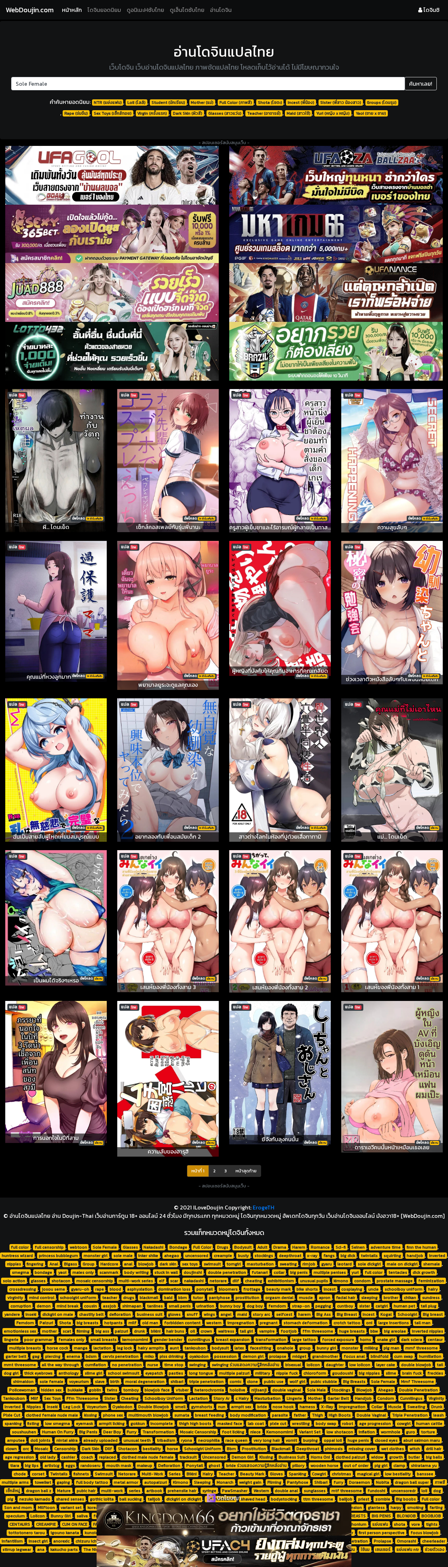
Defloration (169, 1465)
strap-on (301, 1306)
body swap (326, 1423)
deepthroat (290, 1255)
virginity (15, 1297)
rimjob (308, 1264)
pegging (323, 1306)
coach (87, 1457)
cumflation (95, 1365)
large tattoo (304, 1339)
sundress (431, 1297)
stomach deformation (306, 1323)
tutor (198, 1297)
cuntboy (345, 1306)
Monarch (225, 1482)
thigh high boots (195, 1423)
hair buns (175, 1331)
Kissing (266, 1457)
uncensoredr (403, 1491)
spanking (13, 1423)
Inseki (52, 1407)
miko (149, 1356)
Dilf (108, 1449)
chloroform (314, 1373)
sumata (181, 1415)
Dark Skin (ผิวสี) (187, 113)
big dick (348, 1255)
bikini (156, 1331)
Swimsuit (104, 1474)
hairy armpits (151, 1348)
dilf (235, 1281)
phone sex (113, 1415)
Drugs (222, 1247)
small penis (180, 1306)
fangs (329, 1255)
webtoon (78, 1247)
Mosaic (41, 1449)
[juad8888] (112, 292)
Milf (34, 1398)
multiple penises (330, 1272)
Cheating (130, 1398)
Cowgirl (319, 1474)
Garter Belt (338, 1398)
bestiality (152, 1449)
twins (112, 1390)
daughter (335, 1365)
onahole (285, 1348)
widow (377, 1457)
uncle (373, 1289)
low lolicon (359, 1365)
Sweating (416, 1407)
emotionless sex (20, 1331)
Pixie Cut (11, 1415)
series (134, 1491)
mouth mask (118, 1465)
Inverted (13, 1407)
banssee (425, 1474)
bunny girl (326, 1348)
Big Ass (323, 1314)
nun (221, 1407)
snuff (192, 1314)
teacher (109, 1297)
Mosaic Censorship (198, 1432)
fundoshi (376, 1491)
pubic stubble (324, 1381)
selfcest (284, 1314)
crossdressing (22, 1289)
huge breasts (352, 1331)
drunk (139, 1331)
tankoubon (195, 1348)
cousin (90, 1306)
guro (410, 1432)
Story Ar (222, 1398)
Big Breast (347, 1314)
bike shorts (307, 1289)
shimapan (131, 1306)
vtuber (182, 1390)
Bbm (231, 1449)
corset (38, 1474)
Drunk (436, 1407)
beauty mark (278, 1289)
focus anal (354, 1356)
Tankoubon (14, 1398)
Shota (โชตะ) (270, 102)
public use (274, 1381)
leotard (344, 1264)
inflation (367, 1432)
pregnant (269, 1323)
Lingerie (294, 1398)
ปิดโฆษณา (228, 1498)
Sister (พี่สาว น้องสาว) (340, 102)
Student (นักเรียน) (168, 102)
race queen (236, 1440)
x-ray (312, 1255)
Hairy (208, 1474)
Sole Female (105, 1247)
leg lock (124, 1348)
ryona (186, 1440)
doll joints (40, 1440)
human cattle (429, 1423)
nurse (152, 1365)
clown (11, 1449)
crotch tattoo (347, 1323)
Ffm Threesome (82, 1398)
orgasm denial (279, 1297)
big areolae (395, 1331)
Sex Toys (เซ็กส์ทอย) (113, 113)
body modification (248, 1415)
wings (209, 1314)
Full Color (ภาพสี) (235, 102)
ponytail (204, 1289)
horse (172, 1449)
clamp (399, 1465)
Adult (262, 1247)
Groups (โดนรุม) (382, 102)
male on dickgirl (402, 1264)
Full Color (202, 1247)
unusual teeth (137, 1440)
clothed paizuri (350, 1457)
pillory (298, 1465)
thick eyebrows (38, 1373)
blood (115, 1289)
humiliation (430, 1356)
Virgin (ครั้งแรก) (152, 113)
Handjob (363, 1398)
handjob (415, 1255)
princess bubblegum (58, 1255)
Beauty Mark (252, 1474)
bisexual (293, 1365)
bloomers (228, 1289)
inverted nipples (427, 1331)
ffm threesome (317, 1331)
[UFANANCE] (336, 292)
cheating (253, 1281)
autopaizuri (155, 1482)
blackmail (149, 1297)
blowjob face (157, 1390)
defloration (120, 1314)
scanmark (108, 1272)
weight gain (250, 1482)
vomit (291, 1440)
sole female (51, 1381)
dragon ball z (38, 1491)
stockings (263, 1255)
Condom (385, 1398)
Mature (64, 1491)
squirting (392, 1255)
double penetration (227, 1272)
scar (174, 1281)
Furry (131, 1432)
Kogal (386, 1314)
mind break (67, 1306)
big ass (102, 1331)
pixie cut (278, 1423)
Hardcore (109, 1264)
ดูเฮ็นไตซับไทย (187, 10)
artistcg (51, 1465)
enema (73, 1356)
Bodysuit (243, 1247)
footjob (289, 1331)
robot (347, 1423)
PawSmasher (234, 1491)
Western (261, 1491)
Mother (315, 1398)
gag (36, 1356)
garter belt (16, 1356)
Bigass (70, 1264)
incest (330, 1289)
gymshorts (201, 1407)
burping (310, 1440)
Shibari (321, 1482)
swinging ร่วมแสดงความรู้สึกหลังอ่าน (245, 1365)
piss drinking (171, 1356)
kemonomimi (135, 1339)
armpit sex (241, 1407)
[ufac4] (224, 1551)
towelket (43, 1482)
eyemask (84, 1423)
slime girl (93, 1373)
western (214, 1323)
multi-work (112, 1491)
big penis (299, 1272)
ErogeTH (263, 1207)
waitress (226, 1331)
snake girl (386, 1339)
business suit (149, 1314)
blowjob (146, 1264)
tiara (14, 1465)
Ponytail (194, 1465)
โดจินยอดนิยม (104, 10)
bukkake (75, 1390)
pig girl (380, 1465)
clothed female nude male (52, 1415)
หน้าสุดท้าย (246, 1170)
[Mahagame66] (336, 234)
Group (88, 1264)
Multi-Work (152, 1474)
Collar (377, 1407)
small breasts (103, 1339)
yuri (355, 1272)
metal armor (126, 1482)
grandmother (325, 1356)
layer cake (385, 1365)
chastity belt (91, 1314)
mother (49, 1331)
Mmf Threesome (417, 1381)
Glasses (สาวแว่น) (224, 113)
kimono (341, 1281)
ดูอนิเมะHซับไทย (145, 10)
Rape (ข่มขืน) (76, 113)
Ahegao (385, 1390)
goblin (95, 1390)
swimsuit (212, 1264)
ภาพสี (440, 1482)
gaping (63, 1482)
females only (71, 1339)
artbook (154, 1491)
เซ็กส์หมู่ (13, 1491)
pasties (176, 1373)
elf (161, 1281)
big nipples (369, 1373)
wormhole (390, 1432)
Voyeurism (96, 1407)
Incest (368, 1314)
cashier (68, 1457)
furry (338, 1482)
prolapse (277, 1356)
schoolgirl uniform (78, 1297)
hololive (237, 1390)
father (300, 1415)
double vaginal (286, 1390)
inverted (437, 1255)
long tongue (201, 1373)
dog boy (255, 1306)
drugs (128, 1297)
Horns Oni (320, 1457)
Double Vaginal (371, 1415)
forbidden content (182, 1323)
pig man (391, 1348)
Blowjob (364, 1390)
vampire (267, 1331)
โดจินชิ (431, 10)
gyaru (326, 1264)
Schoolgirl (407, 1314)
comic (235, 1381)
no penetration (127, 1365)
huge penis (358, 1440)
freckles (435, 1373)
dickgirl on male (57, 1314)
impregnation (240, 1323)
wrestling (301, 1423)
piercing (53, 1356)
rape (99, 1289)
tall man (422, 1323)
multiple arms (15, 1482)
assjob (109, 1306)
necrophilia (209, 1440)
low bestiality (398, 1474)
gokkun (138, 1423)
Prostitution (254, 1449)
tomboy (131, 1390)
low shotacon (340, 1432)
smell (180, 1407)
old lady (48, 1457)
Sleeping (202, 1482)
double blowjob (416, 1365)
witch (415, 1449)
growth (396, 1457)
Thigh (317, 1415)
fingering (35, 1264)
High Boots (340, 1415)
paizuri (121, 1331)
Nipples (34, 1407)
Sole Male (316, 1390)
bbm (182, 1297)
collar (279, 1272)
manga (81, 1348)
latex (239, 1348)
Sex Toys (52, 1398)
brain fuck (412, 1373)
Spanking (297, 1474)
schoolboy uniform (403, 1289)
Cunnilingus (411, 1398)
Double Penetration (418, 1390)
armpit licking (112, 1423)
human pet (404, 1306)
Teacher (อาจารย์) (264, 113)
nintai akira (67, 1440)
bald (168, 1297)
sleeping (369, 1297)
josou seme (53, 1289)
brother (391, 1297)
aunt (174, 1348)
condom (362, 1281)
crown (206, 1331)
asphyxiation (140, 1289)
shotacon (60, 1281)
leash (438, 1415)
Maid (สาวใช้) (298, 113)
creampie (223, 1255)
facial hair (345, 1297)
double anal (286, 1491)
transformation (270, 1339)
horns (365, 1339)
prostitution (247, 1297)
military (262, 1373)
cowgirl (404, 1423)
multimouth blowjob (148, 1415)
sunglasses (315, 1491)
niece (255, 1432)
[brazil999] (336, 351)
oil (192, 1331)
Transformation (158, 1432)
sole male (123, 1255)
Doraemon (359, 1482)
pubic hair (86, 1491)
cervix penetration (121, 1356)
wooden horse (324, 1465)
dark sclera (411, 1339)
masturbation (260, 1264)
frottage (251, 1289)
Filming (274, 1482)
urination (205, 1306)
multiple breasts (25, 1348)
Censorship (65, 1449)
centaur (435, 1339)
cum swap (403, 1356)
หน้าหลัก (73, 9)
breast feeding (209, 1415)
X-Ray (327, 1407)
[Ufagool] (112, 175)
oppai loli (333, 1440)
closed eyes (386, 1440)
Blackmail (281, 1449)
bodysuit (220, 1348)
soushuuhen (24, 1432)
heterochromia (209, 1390)
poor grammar (38, 1339)
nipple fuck (287, 1373)
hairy (433, 1289)
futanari (260, 1272)
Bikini (192, 1474)
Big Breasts (354, 1381)
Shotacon (127, 1449)
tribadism (166, 1440)
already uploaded (100, 1440)
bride (262, 1407)
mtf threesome (346, 1491)
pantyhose (219, 1297)
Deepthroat (307, 1449)
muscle (306, 1297)
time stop (173, 1365)
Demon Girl (242, 1457)
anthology (68, 1373)
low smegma (57, 1423)
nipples (14, 1264)
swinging (197, 1365)
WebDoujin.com (30, 10)
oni (369, 1323)
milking (371, 1348)
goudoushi (342, 1373)
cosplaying (351, 1289)
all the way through (60, 1365)
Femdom (25, 1323)
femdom (277, 1306)
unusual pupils (314, 1281)
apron (324, 1297)
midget (299, 1356)
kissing (90, 1415)
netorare (218, 1281)
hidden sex (51, 1390)
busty (243, 1255)
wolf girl (297, 1381)
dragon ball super (412, 1482)
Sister (109, 1398)
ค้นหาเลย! (420, 83)
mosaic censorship (94, 1281)
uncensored (196, 1255)
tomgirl (233, 1264)
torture (428, 1432)
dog (437, 1491)
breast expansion (233, 1339)
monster (350, 1348)
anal (128, 1264)
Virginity (436, 1398)
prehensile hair (182, 1491)
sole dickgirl (369, 1264)
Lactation (198, 1398)
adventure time (386, 1247)
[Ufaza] (336, 175)
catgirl (382, 1306)
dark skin (168, 1264)
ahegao (171, 1255)
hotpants (113, 1323)
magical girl (368, 1474)
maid (242, 1314)
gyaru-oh (80, 1289)
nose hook (283, 1407)
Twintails (59, 1474)
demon (44, 1306)
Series (175, 1474)
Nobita (382, 1482)
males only (83, 1272)
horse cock (57, 1348)
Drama (279, 1247)
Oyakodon (122, 1407)
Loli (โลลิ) (136, 102)
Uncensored (214, 1457)
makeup (144, 1465)
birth (114, 1381)
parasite (280, 1415)
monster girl (95, 1255)
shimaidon (23, 1381)
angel (225, 1314)
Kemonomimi (279, 1432)
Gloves (276, 1474)
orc (26, 1449)
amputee (16, 1440)
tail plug (428, 1306)
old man (150, 1323)
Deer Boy (112, 1432)
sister (364, 1306)
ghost (214, 1465)
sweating (288, 1264)
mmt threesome (20, 1365)
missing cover (362, 1449)
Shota (65, 1323)
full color (20, 1247)
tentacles (397, 1272)
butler (414, 1457)
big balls (434, 1457)
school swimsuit (123, 1373)
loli (424, 1491)
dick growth (424, 1272)
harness (307, 1407)
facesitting (260, 1348)
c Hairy (242, 1398)
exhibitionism (281, 1281)
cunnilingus (199, 1339)
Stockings (340, 1390)
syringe (209, 1491)
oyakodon (199, 1356)
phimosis (334, 1449)
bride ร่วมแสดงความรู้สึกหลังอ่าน (256, 1465)
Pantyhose (297, 1482)
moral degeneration (144, 1381)
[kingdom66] (224, 1520)
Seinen (358, 1247)
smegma (20, 1272)
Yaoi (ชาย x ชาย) (371, 113)
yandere (12, 1314)
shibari (176, 1381)
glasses (38, 1281)
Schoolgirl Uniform (202, 1449)
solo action (14, 1281)
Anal (53, 1264)
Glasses (130, 1247)
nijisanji (259, 1390)
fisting (33, 1423)
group (305, 1348)
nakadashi (194, 1281)
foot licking (233, 1432)
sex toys (190, 1264)
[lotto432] (112, 351)
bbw (374, 1331)
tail (440, 1365)
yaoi (62, 1272)
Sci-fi (341, 1247)
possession (225, 1356)
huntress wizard (17, 1255)
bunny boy (230, 1306)
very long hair (266, 1440)
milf (132, 1323)
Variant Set (310, 1432)
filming (83, 1331)
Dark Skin (90, 1449)
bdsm (91, 1356)
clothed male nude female (147, 1457)
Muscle (394, 1407)
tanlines (155, 1306)
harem (304, 1314)
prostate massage (395, 1281)
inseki (31, 1314)
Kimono (180, 1482)
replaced (107, 1457)
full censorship (49, 1247)
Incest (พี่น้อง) (301, 102)
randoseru (90, 1465)
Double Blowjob (153, 1407)
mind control (41, 1297)
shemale (431, 1264)
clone (252, 1381)
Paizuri (46, 1323)
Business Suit (292, 1457)
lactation (102, 1348)
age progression (375, 1423)
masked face (229, 1423)
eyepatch (154, 1373)
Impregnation (352, 1407)
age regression (19, 1457)
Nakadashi (153, 1247)
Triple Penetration (410, 1415)
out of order (356, 1465)
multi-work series (136, 1281)
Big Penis (88, 1432)
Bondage (178, 1247)
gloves (174, 1314)
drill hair (433, 1449)
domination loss (174, 1289)
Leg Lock (71, 1407)
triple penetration (206, 1381)
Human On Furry (58, 1432)
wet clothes (392, 1449)
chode (20, 1474)
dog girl (11, 1373)
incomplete (161, 1423)
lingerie (11, 1339)
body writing (136, 1272)
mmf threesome (421, 1348)
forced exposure (338, 1339)
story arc (261, 1314)
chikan (410, 1297)
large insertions (393, 1323)
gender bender (168, 1339)
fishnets (81, 1474)
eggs (70, 1465)
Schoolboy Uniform (164, 1398)
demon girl (253, 1356)
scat (67, 1331)
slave (100, 1381)
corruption (20, 1306)
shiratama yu (424, 1465)
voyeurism (79, 1381)
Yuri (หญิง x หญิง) (333, 113)
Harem (298, 1247)
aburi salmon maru (421, 1440)
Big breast (433, 1314)
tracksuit (188, 1457)
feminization (431, 1281)
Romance (320, 1247)
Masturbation (267, 1398)
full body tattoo (92, 1482)
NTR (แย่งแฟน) (108, 102)
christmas (341, 1474)
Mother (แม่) (202, 102)
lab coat (256, 1423)
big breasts (87, 1323)
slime (391, 1373)
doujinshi (193, 1272)
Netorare (127, 1474)
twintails (369, 1255)
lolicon (313, 1365)
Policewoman (22, 1390)
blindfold (379, 1356)
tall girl (246, 1331)
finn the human (421, 1247)
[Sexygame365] (112, 234)
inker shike (148, 1255)
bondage (43, 1272)
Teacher (226, 1474)
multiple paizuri (234, 1373)
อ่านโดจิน (221, 10)
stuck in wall (166, 1272)
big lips (31, 1465)
